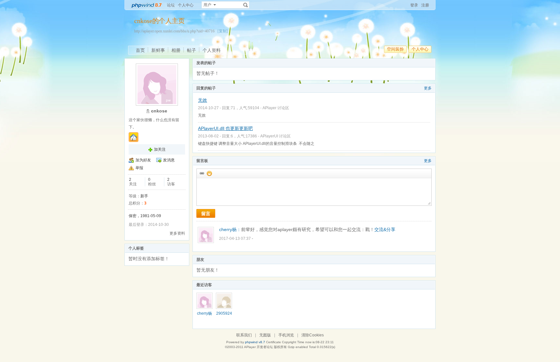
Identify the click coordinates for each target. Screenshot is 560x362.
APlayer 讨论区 (275, 108)
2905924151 (224, 315)
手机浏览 (286, 335)
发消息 (169, 160)
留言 (205, 213)
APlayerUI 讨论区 (275, 136)
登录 (414, 5)
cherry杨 (204, 313)
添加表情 (209, 173)
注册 (425, 5)
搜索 (245, 5)
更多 (428, 88)
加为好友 (143, 160)
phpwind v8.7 (255, 342)
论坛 (171, 5)
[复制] (222, 31)
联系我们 (244, 335)
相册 (176, 50)
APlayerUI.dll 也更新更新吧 (225, 128)
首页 (140, 50)
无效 (202, 100)
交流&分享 (384, 229)
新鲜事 (158, 50)
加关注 (160, 149)
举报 (139, 168)
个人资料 (212, 50)
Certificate (273, 342)
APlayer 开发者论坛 (258, 347)
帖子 (191, 50)
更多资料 (177, 233)
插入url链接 (201, 173)
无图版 (265, 335)
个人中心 (185, 5)
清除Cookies (312, 335)
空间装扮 (395, 49)
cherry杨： (230, 229)
